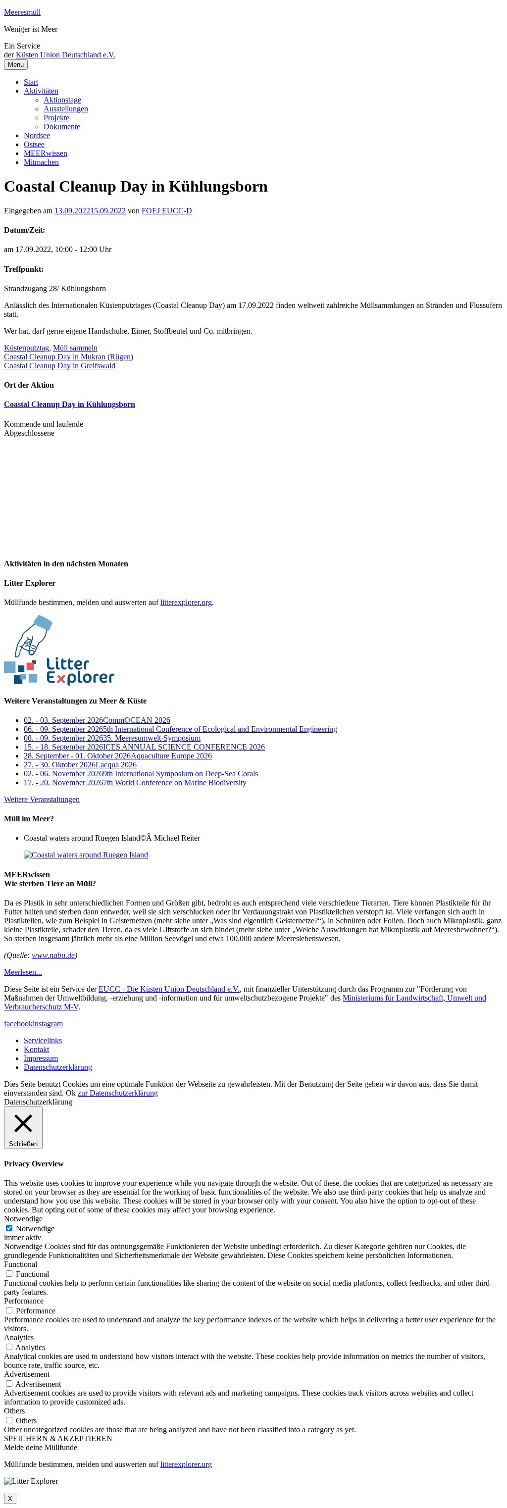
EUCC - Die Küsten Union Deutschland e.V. (169, 989)
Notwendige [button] (23, 1218)
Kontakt (36, 1049)
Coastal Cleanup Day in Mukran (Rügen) (68, 356)
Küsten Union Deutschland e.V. (65, 54)
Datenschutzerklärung (58, 1067)
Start (31, 82)
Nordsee (37, 135)
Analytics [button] (19, 1337)
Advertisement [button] (27, 1374)
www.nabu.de (53, 955)
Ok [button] (71, 1093)
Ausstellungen (66, 108)
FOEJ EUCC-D (167, 210)
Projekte (56, 117)
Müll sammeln (75, 348)
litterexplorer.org (186, 602)
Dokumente (62, 126)
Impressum (41, 1058)
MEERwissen (45, 153)
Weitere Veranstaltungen (42, 799)
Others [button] (14, 1411)
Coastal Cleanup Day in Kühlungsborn (69, 404)
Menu (16, 64)
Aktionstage (62, 100)
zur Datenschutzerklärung (118, 1093)
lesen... (23, 972)
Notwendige (35, 1228)
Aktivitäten (41, 91)
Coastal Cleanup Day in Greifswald (59, 365)
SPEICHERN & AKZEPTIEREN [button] (58, 1438)
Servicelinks (43, 1040)
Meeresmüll (22, 12)
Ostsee (34, 144)
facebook (18, 1023)
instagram (48, 1023)
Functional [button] (20, 1264)
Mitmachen (41, 162)
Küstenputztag (26, 348)
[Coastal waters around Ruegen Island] (86, 855)
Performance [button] (24, 1301)
